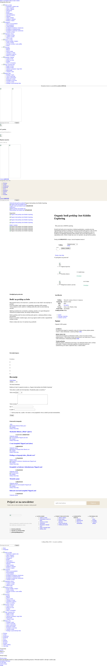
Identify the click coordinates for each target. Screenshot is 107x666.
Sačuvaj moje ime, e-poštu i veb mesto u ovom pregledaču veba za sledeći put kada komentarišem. (36, 412)
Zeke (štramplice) (10, 15)
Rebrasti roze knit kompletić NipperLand (23, 490)
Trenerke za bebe (10, 32)
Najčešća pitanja (94, 522)
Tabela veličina (62, 517)
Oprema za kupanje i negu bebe (14, 69)
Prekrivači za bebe (10, 79)
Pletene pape (9, 38)
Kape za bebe (9, 51)
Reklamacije (80, 520)
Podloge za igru (10, 74)
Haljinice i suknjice (11, 19)
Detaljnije (2, 661)
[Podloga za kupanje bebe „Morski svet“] (19, 449)
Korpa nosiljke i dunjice (12, 41)
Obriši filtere (13, 380)
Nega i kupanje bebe (45, 527)
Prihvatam (7, 661)
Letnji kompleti (10, 26)
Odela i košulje (10, 17)
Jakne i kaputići (10, 8)
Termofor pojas (15, 479)
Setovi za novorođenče (12, 23)
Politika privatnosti (63, 524)
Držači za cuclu (10, 60)
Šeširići (8, 50)
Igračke (8, 48)
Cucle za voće (9, 58)
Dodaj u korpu (65, 248)
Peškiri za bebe (10, 67)
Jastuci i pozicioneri (11, 77)
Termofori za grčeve (11, 54)
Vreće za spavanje (10, 76)
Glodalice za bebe (10, 52)
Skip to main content (14, 0)
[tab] (59, 314)
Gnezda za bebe (10, 82)
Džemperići (9, 10)
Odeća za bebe (43, 517)
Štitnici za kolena (10, 55)
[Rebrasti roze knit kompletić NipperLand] (20, 484)
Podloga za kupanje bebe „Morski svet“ (22, 455)
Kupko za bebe (10, 66)
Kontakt (94, 520)
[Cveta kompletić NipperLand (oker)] (19, 437)
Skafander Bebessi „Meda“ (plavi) (21, 431)
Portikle (8, 61)
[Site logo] (6, 121)
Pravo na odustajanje (79, 522)
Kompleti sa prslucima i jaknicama (14, 30)
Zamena (79, 519)
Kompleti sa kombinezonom (13, 29)
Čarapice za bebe (10, 35)
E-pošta (12, 409)
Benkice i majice (10, 20)
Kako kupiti (61, 519)
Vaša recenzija (14, 404)
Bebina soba (43, 529)
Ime (11, 406)
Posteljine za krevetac (11, 80)
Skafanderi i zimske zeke (12, 6)
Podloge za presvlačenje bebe (13, 83)
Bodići (8, 12)
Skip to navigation (4, 0)
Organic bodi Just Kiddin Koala (18, 206)
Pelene (8, 45)
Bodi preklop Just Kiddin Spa (17, 210)
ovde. (80, 331)
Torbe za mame (10, 42)
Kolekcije (16, 203)
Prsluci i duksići (10, 9)
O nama (93, 518)
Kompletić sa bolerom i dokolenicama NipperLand (26, 467)
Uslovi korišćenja (63, 523)
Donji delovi (9, 13)
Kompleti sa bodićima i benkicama (14, 28)
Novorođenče (21, 203)
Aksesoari (42, 523)
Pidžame (8, 16)
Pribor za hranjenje (11, 63)
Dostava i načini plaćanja (63, 521)
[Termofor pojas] (14, 473)
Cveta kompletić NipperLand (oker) (21, 443)
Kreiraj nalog (3, 658)
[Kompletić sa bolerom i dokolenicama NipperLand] (23, 461)
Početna (12, 203)
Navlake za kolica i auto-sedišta (14, 44)
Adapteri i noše (10, 71)
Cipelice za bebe (10, 36)
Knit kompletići (10, 25)
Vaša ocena (12, 392)
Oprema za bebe (44, 522)
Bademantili (9, 70)
